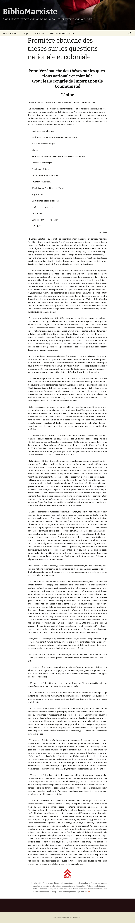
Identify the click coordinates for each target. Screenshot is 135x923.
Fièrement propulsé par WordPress (67, 917)
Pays (26, 33)
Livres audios (39, 33)
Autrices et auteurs (11, 33)
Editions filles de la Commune (62, 33)
